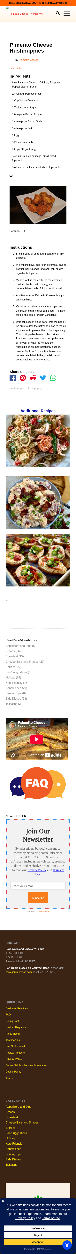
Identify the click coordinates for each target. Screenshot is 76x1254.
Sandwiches (13, 688)
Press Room (13, 1033)
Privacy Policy (14, 1058)
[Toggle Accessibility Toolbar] (67, 1245)
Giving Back (12, 1021)
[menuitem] (56, 14)
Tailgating (48, 585)
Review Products (15, 1052)
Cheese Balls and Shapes (22, 661)
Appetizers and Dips (17, 585)
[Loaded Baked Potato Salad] (38, 502)
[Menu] (65, 14)
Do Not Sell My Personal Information (26, 1065)
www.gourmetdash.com (19, 972)
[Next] (64, 483)
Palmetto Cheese (28, 59)
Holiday (10, 527)
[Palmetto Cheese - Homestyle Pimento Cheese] (31, 14)
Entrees (10, 465)
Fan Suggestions (16, 672)
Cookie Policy (13, 1071)
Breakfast (12, 656)
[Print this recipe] (11, 175)
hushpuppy (35, 388)
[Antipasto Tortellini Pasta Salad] (38, 441)
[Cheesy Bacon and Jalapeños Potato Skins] (38, 560)
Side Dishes (16, 68)
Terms (9, 1078)
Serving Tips (13, 693)
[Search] (56, 14)
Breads (10, 651)
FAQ (8, 1014)
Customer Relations (17, 1008)
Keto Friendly (14, 682)
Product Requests (16, 1027)
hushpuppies (17, 388)
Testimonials (13, 1040)
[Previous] (11, 483)
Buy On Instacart (15, 1046)
